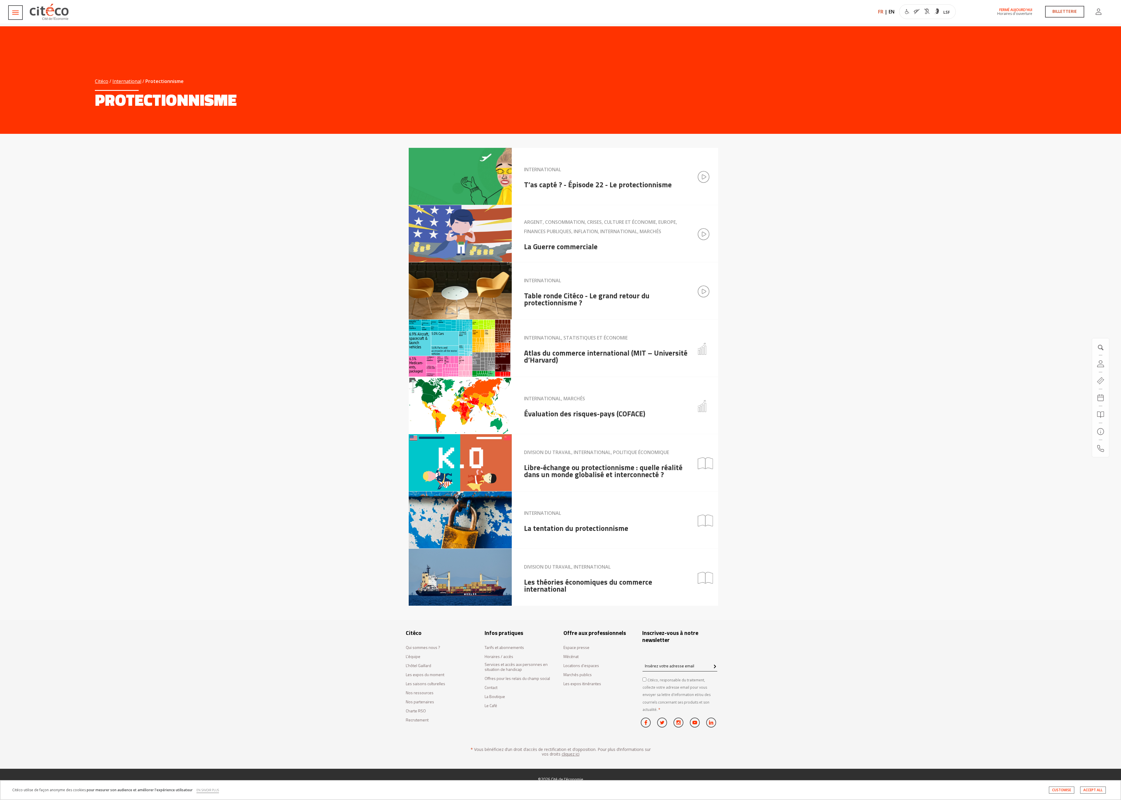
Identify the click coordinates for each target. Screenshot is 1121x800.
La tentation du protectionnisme (576, 528)
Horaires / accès (499, 656)
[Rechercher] (1100, 414)
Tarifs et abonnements (504, 647)
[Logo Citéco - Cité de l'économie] (50, 11)
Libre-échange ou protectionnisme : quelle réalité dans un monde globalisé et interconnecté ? (603, 471)
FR (880, 11)
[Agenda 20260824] (1100, 397)
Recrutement (417, 720)
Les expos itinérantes (582, 684)
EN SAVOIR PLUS (207, 790)
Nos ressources (420, 693)
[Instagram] (678, 723)
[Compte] (1098, 11)
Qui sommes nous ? (423, 647)
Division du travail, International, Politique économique (596, 452)
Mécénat (571, 656)
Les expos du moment (425, 675)
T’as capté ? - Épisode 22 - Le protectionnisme (598, 184)
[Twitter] (662, 723)
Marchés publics (577, 675)
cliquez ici (570, 754)
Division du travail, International (567, 567)
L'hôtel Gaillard (418, 666)
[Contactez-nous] (1100, 448)
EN (891, 11)
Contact (491, 687)
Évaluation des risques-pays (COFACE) (584, 413)
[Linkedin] (711, 723)
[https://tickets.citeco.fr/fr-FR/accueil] (1100, 380)
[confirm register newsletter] (715, 667)
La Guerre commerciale (561, 246)
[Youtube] (695, 723)
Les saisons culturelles (425, 684)
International (126, 81)
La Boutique (495, 696)
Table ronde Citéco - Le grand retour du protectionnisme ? (587, 299)
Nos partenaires (420, 702)
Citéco (101, 81)
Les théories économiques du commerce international (588, 585)
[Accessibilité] (927, 12)
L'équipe (413, 656)
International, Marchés (554, 398)
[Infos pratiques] (1100, 431)
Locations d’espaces (581, 666)
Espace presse (576, 647)
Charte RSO (416, 711)
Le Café (491, 706)
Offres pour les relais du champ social (517, 678)
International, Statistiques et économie (576, 338)
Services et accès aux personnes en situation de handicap (516, 667)
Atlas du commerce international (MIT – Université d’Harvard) (605, 356)
